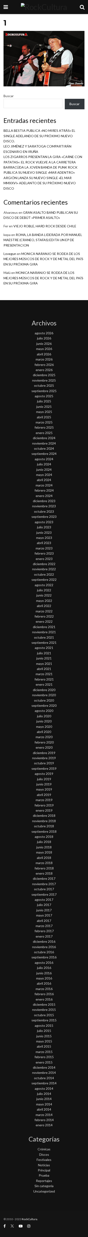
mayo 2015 (44, 1041)
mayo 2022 (44, 601)
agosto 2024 (44, 459)
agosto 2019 (44, 774)
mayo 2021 (44, 664)
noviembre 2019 (44, 758)
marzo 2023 (44, 548)
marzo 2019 (44, 800)
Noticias (44, 1165)
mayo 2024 (44, 475)
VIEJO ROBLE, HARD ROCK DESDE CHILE (44, 226)
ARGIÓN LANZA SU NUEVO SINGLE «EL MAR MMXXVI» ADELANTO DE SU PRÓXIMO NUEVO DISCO (40, 183)
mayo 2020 (44, 727)
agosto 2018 (44, 837)
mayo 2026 (44, 349)
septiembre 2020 (44, 705)
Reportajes (44, 1181)
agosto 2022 (44, 585)
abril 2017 (44, 921)
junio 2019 (44, 784)
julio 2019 (44, 779)
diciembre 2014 (44, 1067)
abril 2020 (44, 732)
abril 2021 (44, 669)
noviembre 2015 (44, 1010)
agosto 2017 (44, 900)
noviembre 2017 (44, 884)
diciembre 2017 (44, 878)
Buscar (9, 96)
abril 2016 (44, 983)
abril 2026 (44, 354)
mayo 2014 (44, 1104)
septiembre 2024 (44, 454)
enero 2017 (44, 936)
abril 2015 (44, 1046)
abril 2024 (44, 480)
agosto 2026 (44, 333)
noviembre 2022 (44, 569)
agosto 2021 (44, 648)
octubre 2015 (44, 1015)
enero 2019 (44, 810)
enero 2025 (44, 433)
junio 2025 (44, 407)
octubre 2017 (44, 889)
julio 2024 (44, 464)
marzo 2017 (44, 926)
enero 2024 (44, 496)
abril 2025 (44, 417)
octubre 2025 (44, 385)
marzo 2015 (44, 1052)
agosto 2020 (44, 711)
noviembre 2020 (44, 695)
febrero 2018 (44, 868)
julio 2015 (44, 1031)
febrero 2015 (44, 1057)
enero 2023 (44, 559)
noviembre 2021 (44, 632)
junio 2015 (44, 1036)
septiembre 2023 (44, 517)
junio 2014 (44, 1099)
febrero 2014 (44, 1120)
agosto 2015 (44, 1025)
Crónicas (44, 1149)
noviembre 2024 (44, 443)
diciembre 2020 (44, 690)
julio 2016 (44, 968)
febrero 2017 (44, 931)
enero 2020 (44, 747)
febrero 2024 (44, 490)
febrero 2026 (44, 365)
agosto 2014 (44, 1088)
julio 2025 (44, 401)
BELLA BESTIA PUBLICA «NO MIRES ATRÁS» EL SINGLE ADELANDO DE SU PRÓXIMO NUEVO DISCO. (39, 136)
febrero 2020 (44, 742)
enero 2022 (44, 621)
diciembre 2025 (44, 375)
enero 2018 (44, 873)
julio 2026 (44, 338)
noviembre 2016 (44, 947)
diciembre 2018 (44, 815)
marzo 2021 (44, 674)
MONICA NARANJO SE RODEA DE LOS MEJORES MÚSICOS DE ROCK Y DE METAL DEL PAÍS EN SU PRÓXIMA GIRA (43, 259)
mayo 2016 (44, 978)
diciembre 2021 (44, 627)
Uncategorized (44, 1191)
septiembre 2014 (44, 1083)
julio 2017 (44, 905)
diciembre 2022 (44, 564)
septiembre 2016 (44, 957)
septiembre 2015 (44, 1020)
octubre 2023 (44, 511)
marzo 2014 (44, 1115)
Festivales (44, 1160)
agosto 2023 (44, 522)
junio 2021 (44, 658)
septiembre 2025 (44, 391)
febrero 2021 (44, 679)
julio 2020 (44, 716)
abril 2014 (44, 1109)
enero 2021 (44, 684)
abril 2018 (44, 858)
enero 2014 (44, 1125)
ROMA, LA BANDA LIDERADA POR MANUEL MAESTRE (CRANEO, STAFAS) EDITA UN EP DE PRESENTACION (43, 240)
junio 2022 (44, 595)
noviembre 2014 (44, 1073)
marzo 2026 (44, 359)
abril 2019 (44, 795)
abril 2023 (44, 543)
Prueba (44, 1175)
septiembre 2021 (44, 642)
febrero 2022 (44, 616)
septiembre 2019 (44, 768)
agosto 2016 (44, 963)
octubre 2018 (44, 826)
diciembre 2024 (44, 438)
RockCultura (29, 1219)
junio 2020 (44, 721)
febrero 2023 (44, 553)
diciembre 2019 (44, 753)
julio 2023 (44, 527)
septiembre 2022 (44, 580)
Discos (44, 1154)
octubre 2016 (44, 952)
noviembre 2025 (44, 380)
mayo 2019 (44, 789)
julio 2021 (44, 653)
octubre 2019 (44, 763)
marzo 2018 (44, 863)
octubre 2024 (44, 448)
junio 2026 (44, 344)
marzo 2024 (44, 485)
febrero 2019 (44, 805)
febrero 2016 (44, 994)
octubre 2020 (44, 700)
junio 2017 (44, 910)
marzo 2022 (44, 611)
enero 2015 (44, 1062)
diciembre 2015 (44, 1004)
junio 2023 (44, 532)
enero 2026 (44, 370)
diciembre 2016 (44, 941)
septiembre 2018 (44, 831)
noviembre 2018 (44, 821)
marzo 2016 (44, 989)
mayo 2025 (44, 412)
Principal (44, 1170)
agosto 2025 (44, 396)
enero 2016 (44, 999)
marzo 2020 (44, 737)
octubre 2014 (44, 1078)
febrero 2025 (44, 427)
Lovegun (10, 254)
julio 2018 (44, 842)
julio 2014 (44, 1094)
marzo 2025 (44, 422)
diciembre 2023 (44, 501)
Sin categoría (44, 1186)
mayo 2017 (44, 915)
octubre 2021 (44, 637)
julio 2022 (44, 590)
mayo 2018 (44, 852)
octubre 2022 (44, 574)
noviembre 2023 (44, 506)
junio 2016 (44, 973)
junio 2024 (44, 469)
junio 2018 (44, 847)
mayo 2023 (44, 538)
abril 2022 (44, 606)
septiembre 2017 (44, 894)
